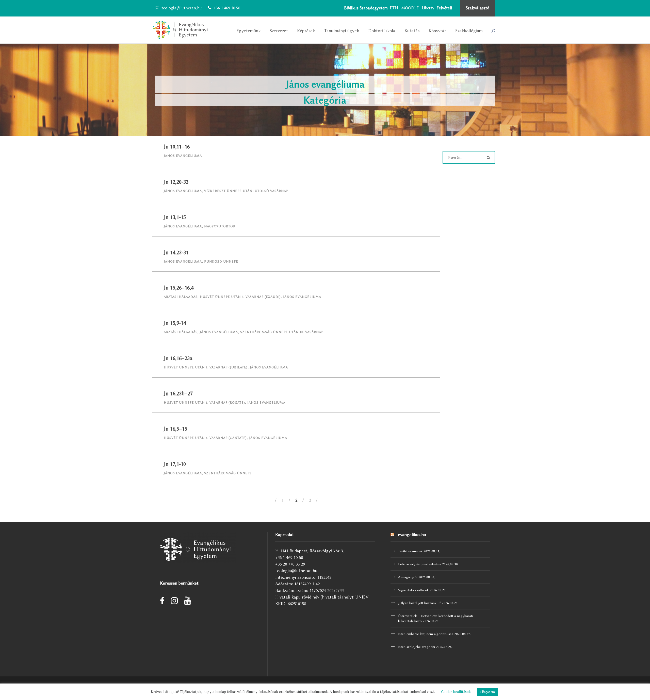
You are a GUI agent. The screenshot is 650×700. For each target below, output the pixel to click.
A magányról (407, 577)
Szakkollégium (469, 30)
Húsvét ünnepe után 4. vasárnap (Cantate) (205, 438)
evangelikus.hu (412, 534)
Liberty (428, 8)
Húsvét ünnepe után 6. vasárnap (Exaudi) (240, 297)
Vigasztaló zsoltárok (413, 590)
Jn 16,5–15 (175, 428)
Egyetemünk (248, 30)
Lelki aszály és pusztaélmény (419, 564)
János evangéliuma (183, 156)
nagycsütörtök (220, 226)
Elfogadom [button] (487, 692)
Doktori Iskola (381, 30)
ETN (394, 8)
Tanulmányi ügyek (341, 30)
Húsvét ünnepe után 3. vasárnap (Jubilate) (206, 367)
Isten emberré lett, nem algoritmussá (425, 634)
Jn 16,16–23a (178, 358)
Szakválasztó (477, 8)
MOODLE (410, 8)
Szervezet (279, 30)
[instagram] (174, 602)
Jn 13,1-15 (175, 217)
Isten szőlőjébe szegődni (416, 647)
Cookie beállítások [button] (456, 692)
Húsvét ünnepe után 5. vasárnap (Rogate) (204, 402)
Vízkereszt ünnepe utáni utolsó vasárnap (246, 191)
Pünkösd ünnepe (221, 261)
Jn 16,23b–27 (178, 393)
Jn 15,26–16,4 (178, 287)
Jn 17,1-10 (175, 464)
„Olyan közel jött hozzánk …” (419, 603)
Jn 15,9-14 (175, 323)
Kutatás (411, 30)
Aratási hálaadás (181, 297)
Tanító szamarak (410, 551)
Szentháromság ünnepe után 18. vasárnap (281, 332)
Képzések (306, 30)
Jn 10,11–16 (177, 146)
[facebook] (162, 602)
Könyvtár (437, 30)
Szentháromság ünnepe (228, 473)
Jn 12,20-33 (176, 182)
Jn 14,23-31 (176, 252)
